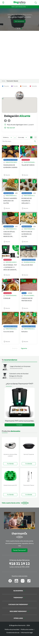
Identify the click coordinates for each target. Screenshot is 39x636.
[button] (35, 2)
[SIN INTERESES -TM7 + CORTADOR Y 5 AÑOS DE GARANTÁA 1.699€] (10, 252)
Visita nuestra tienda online (18, 6)
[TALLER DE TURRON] (28, 152)
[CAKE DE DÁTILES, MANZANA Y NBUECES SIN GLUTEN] (10, 219)
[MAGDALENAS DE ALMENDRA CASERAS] (10, 152)
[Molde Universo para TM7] (10, 476)
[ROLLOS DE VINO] (28, 252)
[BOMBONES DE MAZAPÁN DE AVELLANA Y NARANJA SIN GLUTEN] (28, 185)
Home (3, 81)
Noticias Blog (25, 159)
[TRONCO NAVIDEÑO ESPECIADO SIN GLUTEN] (10, 185)
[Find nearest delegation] (3, 2)
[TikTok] (29, 581)
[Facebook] (10, 581)
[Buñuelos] (28, 318)
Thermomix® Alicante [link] (12, 81)
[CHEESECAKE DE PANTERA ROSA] (28, 285)
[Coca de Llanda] (10, 318)
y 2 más (17, 193)
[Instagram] (23, 581)
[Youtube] (16, 581)
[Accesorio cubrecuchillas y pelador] (10, 445)
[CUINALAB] (10, 285)
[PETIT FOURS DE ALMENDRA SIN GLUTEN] (28, 219)
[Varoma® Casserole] (29, 445)
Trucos (24, 293)
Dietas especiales (8, 193)
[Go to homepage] (19, 3)
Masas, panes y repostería (11, 159)
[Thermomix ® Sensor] (29, 476)
